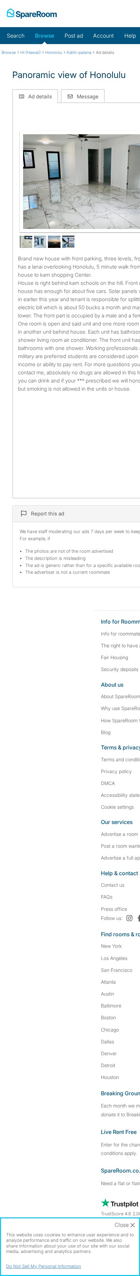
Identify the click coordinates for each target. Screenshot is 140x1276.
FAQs (106, 897)
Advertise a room (119, 834)
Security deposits (119, 669)
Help (130, 35)
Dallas (107, 1041)
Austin (107, 994)
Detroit (108, 1065)
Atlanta (108, 982)
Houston (110, 1077)
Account (103, 35)
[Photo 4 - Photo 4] (54, 242)
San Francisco (116, 970)
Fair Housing (114, 657)
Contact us (112, 885)
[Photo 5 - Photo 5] (68, 242)
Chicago (110, 1030)
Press (114, 909)
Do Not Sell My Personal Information (43, 1266)
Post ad (74, 35)
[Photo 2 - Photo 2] (26, 242)
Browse (44, 35)
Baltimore (111, 1005)
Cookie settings (117, 807)
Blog (105, 732)
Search (15, 35)
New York (111, 946)
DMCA (108, 783)
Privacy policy (116, 771)
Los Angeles (114, 958)
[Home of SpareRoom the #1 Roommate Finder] (32, 13)
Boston (108, 1017)
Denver (109, 1053)
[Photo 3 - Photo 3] (40, 242)
